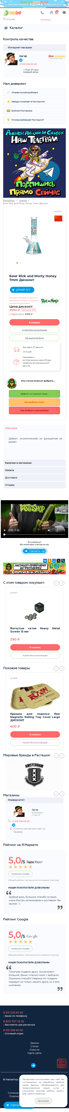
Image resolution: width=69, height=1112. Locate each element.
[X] (58, 561)
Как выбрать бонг (34, 402)
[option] (34, 235)
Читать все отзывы (20, 874)
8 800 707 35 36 (13, 1021)
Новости (34, 1049)
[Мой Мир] (54, 561)
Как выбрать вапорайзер (34, 410)
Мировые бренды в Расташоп (26, 755)
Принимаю (43, 1101)
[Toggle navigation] (31, 16)
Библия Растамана (21, 111)
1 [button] (17, 263)
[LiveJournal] (63, 561)
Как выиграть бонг (34, 338)
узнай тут (22, 289)
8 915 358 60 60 (13, 1030)
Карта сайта (34, 1053)
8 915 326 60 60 (13, 1012)
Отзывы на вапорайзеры (24, 92)
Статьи (34, 1046)
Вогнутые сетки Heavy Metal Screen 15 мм (35, 630)
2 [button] (21, 263)
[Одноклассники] (50, 561)
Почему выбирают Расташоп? (27, 120)
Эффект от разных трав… (34, 394)
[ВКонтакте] (45, 561)
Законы (34, 1043)
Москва (10, 19)
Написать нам (21, 1105)
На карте (18, 831)
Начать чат (37, 551)
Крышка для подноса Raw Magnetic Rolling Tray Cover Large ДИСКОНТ (35, 717)
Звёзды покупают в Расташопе (28, 101)
